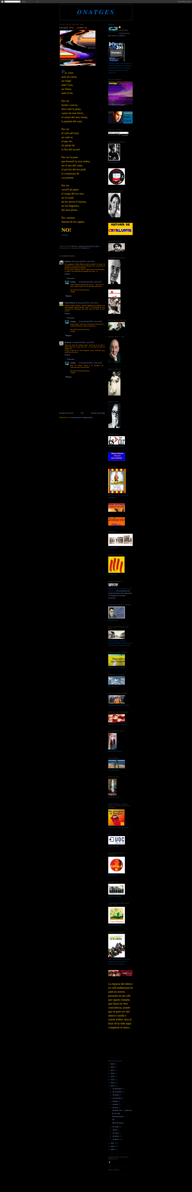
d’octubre (116, 1095)
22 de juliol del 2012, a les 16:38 (90, 321)
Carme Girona (70, 303)
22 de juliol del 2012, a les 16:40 (90, 363)
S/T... (114, 1119)
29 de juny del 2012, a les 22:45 (83, 261)
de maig (116, 1127)
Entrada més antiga (98, 413)
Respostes (71, 278)
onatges (96, 11)
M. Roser (68, 342)
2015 (113, 1076)
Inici (82, 413)
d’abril (115, 1130)
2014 (113, 1079)
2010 (113, 1146)
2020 (113, 1064)
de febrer (116, 1136)
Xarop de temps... (118, 1123)
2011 (112, 1143)
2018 (113, 1067)
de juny (115, 1107)
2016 (113, 1073)
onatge (73, 282)
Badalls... (86, 248)
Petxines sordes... (118, 1116)
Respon (67, 274)
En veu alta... (116, 1113)
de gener (116, 1139)
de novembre (117, 1092)
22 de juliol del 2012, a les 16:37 (90, 282)
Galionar (68, 261)
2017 (113, 1070)
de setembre (117, 1098)
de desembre (117, 1089)
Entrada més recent (66, 413)
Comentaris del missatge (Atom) (81, 417)
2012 (113, 1086)
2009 (113, 1149)
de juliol (115, 1104)
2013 (113, 1083)
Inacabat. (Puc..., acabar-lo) (122, 1110)
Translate (124, 135)
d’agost (115, 1101)
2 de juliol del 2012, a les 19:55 (83, 342)
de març (116, 1133)
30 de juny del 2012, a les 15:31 (87, 303)
